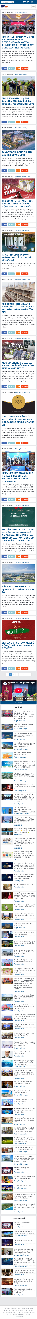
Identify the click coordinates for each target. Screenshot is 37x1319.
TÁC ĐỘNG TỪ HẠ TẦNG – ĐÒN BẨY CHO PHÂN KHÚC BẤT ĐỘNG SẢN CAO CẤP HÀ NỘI (17, 203)
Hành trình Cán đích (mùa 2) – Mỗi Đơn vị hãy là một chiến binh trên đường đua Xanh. (24, 1110)
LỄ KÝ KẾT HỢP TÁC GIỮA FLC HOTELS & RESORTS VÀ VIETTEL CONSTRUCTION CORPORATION (17, 477)
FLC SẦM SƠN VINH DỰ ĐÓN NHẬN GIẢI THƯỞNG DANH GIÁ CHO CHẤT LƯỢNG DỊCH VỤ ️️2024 (24, 809)
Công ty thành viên (21, 12)
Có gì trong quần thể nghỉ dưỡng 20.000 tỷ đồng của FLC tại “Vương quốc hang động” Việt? (24, 1139)
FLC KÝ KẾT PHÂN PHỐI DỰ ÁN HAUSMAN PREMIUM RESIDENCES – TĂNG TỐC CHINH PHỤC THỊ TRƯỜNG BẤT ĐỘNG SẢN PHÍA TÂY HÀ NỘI (18, 42)
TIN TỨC (16, 859)
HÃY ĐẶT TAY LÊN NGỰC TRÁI (23, 884)
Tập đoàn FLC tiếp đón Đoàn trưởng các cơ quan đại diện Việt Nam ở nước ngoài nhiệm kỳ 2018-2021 (24, 1073)
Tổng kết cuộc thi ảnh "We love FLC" (23, 1241)
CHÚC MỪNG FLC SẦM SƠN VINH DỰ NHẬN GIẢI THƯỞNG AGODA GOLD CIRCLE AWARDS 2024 (18, 420)
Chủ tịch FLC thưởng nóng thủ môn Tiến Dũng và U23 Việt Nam (24, 1177)
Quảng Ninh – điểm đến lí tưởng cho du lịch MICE (23, 924)
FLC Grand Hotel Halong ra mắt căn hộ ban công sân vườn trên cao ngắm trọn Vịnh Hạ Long (24, 1196)
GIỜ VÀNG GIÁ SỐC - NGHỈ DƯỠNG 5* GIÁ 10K (22, 754)
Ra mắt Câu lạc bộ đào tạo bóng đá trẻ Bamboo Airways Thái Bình (24, 960)
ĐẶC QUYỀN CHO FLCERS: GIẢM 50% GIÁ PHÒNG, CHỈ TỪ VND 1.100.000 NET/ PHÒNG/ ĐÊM (24, 1129)
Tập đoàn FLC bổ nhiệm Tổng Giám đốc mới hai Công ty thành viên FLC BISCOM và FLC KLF (24, 1043)
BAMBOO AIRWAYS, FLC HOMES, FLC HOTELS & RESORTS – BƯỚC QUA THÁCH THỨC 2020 (24, 876)
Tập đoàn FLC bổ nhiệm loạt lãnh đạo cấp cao (24, 1025)
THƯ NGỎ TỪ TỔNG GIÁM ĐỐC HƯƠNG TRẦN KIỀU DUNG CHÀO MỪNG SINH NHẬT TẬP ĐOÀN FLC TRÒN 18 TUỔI (24, 896)
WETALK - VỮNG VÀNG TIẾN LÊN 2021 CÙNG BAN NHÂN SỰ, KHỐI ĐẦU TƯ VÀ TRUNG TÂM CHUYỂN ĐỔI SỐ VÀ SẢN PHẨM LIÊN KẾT (24, 865)
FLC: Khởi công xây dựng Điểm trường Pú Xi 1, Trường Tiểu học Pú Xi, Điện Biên (24, 1290)
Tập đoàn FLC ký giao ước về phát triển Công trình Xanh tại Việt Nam (24, 1271)
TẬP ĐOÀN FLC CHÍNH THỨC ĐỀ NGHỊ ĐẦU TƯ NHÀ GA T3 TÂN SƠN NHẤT (24, 996)
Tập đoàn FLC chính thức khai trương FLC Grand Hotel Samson (24, 1232)
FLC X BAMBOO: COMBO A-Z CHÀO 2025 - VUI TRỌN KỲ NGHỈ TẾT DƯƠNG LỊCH (24, 735)
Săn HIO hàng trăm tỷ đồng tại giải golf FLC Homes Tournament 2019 (24, 906)
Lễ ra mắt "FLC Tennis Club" (22, 1185)
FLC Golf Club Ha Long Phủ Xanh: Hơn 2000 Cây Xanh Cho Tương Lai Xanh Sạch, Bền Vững (18, 101)
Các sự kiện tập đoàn (20, 1181)
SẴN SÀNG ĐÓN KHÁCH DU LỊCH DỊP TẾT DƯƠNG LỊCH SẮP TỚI (18, 589)
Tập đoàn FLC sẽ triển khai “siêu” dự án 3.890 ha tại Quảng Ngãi (24, 1148)
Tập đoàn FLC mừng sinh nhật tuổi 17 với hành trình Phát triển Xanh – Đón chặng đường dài (24, 1016)
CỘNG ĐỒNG (18, 825)
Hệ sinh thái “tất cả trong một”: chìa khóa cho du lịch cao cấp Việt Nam (24, 942)
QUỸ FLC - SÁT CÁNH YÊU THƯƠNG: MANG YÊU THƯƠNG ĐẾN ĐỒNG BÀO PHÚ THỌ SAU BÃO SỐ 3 (24, 820)
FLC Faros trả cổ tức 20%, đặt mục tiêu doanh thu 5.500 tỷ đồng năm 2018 (24, 1120)
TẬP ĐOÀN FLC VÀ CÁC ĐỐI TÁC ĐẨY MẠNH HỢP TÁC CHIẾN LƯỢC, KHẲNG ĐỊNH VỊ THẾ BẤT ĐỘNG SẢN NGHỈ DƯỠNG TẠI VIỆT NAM (24, 797)
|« (7, 675)
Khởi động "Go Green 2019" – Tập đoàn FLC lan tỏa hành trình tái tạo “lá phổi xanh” (24, 970)
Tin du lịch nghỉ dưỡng (22, 230)
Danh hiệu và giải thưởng (22, 392)
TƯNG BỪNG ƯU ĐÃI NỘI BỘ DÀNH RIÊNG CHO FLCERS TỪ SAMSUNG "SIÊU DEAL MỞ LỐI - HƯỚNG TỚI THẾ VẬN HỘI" (24, 854)
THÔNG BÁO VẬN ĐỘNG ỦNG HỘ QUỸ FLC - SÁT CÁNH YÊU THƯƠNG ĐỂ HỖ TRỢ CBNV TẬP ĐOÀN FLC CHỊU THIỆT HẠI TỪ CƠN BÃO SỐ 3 (24, 842)
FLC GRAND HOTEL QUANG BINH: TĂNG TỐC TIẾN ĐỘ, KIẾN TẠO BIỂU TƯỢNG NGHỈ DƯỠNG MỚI (18, 308)
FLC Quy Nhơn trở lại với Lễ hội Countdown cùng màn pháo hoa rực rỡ (24, 786)
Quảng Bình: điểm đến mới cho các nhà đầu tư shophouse (24, 1091)
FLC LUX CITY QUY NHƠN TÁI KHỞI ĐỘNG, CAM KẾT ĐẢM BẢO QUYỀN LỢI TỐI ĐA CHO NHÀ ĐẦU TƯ (24, 775)
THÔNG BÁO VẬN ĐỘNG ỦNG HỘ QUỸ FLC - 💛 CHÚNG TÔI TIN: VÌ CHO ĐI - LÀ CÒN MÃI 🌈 (24, 830)
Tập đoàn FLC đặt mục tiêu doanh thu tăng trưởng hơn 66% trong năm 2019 (24, 915)
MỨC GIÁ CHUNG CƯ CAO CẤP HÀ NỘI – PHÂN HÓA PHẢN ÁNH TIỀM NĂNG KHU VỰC (18, 365)
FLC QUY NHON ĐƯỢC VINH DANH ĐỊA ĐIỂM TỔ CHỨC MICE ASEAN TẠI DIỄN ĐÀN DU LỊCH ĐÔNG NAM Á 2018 (24, 1159)
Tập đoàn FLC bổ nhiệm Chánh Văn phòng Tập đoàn (24, 1052)
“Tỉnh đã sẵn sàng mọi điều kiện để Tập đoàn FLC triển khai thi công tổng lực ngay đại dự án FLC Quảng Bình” (24, 1206)
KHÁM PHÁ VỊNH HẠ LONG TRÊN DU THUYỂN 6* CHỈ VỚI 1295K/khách (16, 257)
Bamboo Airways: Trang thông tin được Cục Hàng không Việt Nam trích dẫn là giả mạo (24, 1062)
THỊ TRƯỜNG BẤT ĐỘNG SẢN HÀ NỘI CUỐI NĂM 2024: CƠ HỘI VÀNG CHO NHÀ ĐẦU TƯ (24, 745)
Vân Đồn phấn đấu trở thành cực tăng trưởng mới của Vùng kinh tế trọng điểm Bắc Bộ (24, 1006)
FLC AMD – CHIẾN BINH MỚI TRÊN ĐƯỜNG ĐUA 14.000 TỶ (23, 1083)
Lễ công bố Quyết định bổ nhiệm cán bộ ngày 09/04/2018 (23, 1100)
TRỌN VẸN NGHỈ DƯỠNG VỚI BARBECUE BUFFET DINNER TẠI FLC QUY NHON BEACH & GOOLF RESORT (24, 1261)
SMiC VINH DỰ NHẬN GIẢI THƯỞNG (22, 1168)
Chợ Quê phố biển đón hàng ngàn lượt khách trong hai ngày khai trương (24, 1281)
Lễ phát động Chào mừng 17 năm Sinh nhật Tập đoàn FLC (24, 1034)
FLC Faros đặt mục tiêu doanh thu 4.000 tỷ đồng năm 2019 (24, 933)
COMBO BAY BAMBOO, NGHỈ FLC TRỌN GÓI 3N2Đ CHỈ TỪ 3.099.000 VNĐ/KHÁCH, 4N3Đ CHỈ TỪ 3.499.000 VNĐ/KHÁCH (24, 764)
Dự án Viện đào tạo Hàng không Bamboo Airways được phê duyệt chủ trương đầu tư (24, 951)
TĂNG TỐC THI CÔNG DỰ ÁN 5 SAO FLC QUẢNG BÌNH (17, 153)
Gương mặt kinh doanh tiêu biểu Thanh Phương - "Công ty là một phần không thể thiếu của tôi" (23, 1251)
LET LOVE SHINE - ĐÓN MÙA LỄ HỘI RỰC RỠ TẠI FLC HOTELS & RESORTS (18, 645)
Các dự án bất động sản (22, 128)
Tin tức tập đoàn (19, 804)
